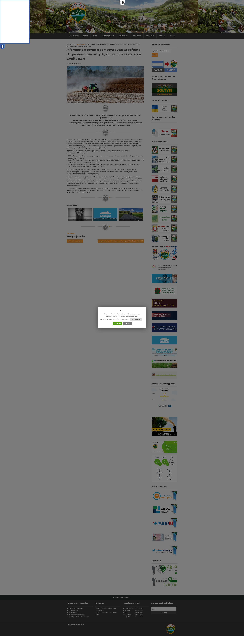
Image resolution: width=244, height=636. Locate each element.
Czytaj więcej (136, 319)
